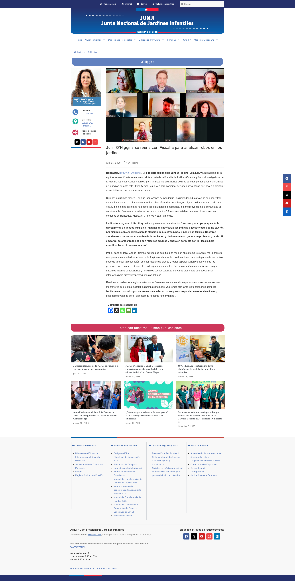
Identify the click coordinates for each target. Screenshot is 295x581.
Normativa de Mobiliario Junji (128, 468)
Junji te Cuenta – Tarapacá (204, 475)
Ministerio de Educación (86, 453)
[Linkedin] (287, 212)
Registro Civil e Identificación (89, 475)
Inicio (79, 40)
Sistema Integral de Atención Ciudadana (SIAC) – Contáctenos (166, 461)
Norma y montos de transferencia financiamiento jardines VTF (127, 490)
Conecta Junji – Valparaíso (203, 464)
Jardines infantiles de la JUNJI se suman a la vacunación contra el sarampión (95, 367)
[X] (116, 310)
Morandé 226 (94, 534)
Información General (86, 445)
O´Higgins (133, 163)
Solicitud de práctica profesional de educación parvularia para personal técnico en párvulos (167, 472)
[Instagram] (287, 187)
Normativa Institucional (125, 445)
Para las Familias (199, 445)
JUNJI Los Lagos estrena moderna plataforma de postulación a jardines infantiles (196, 369)
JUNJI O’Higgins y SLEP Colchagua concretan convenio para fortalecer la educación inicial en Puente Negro (144, 369)
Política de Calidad (123, 515)
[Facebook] (287, 178)
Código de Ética (121, 453)
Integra (78, 471)
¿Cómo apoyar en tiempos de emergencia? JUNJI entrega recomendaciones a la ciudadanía (147, 415)
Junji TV (187, 40)
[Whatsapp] (122, 310)
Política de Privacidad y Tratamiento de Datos (93, 568)
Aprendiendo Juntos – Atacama (206, 453)
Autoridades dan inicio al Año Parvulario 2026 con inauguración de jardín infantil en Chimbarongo (94, 415)
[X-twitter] (287, 195)
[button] (89, 445)
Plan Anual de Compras (125, 464)
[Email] (128, 310)
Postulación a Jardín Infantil (165, 453)
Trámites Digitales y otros (165, 445)
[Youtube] (287, 203)
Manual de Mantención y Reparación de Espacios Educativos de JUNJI (126, 508)
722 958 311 (87, 113)
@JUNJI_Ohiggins (130, 173)
